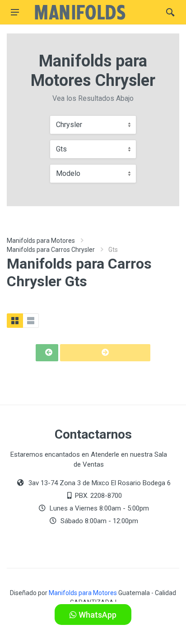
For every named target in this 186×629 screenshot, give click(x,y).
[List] (31, 320)
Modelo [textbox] (68, 173)
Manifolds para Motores (41, 240)
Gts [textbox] (61, 149)
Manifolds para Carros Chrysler (51, 249)
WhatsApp (96, 615)
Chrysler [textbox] (69, 124)
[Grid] (15, 320)
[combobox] (93, 125)
